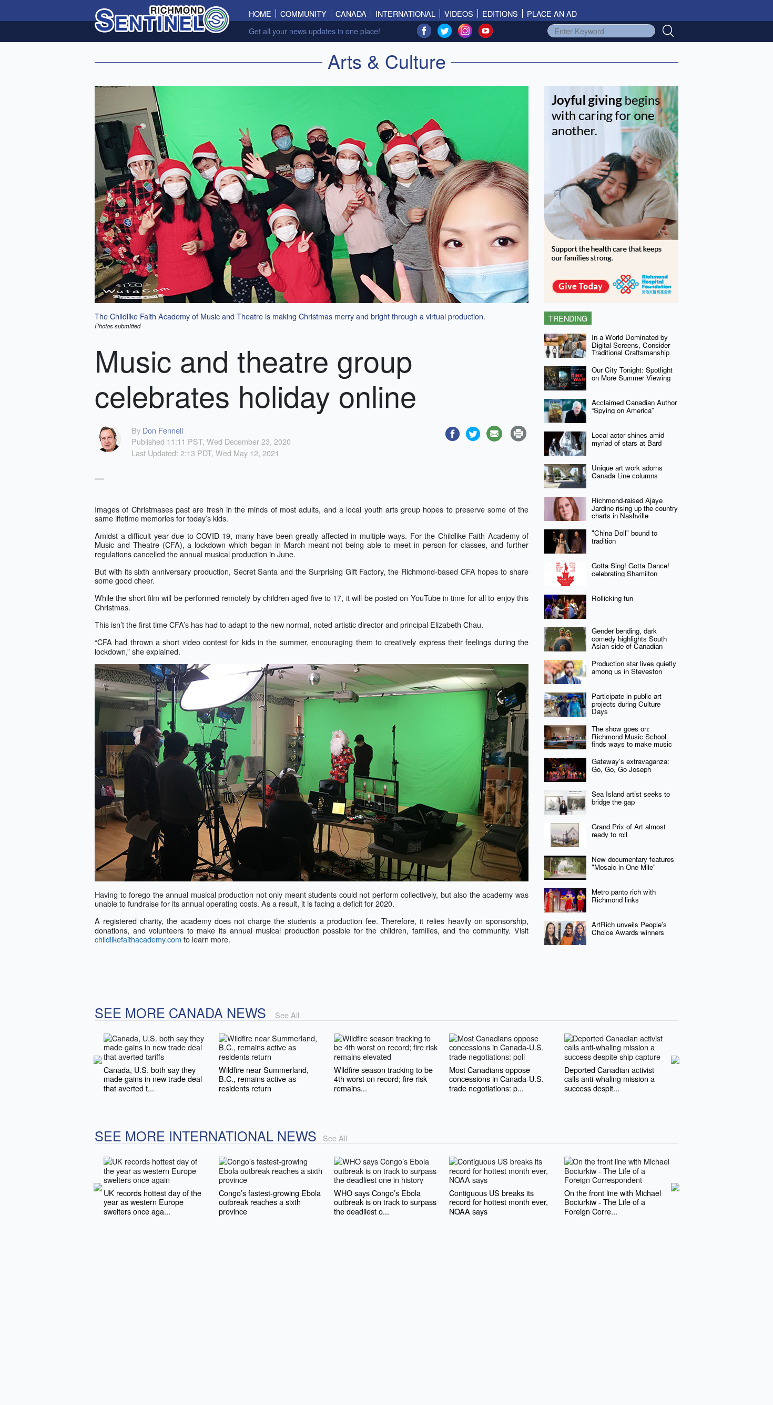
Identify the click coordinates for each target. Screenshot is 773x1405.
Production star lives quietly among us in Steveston (634, 667)
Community (303, 13)
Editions (500, 13)
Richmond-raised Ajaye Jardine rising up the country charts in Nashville (635, 507)
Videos (458, 13)
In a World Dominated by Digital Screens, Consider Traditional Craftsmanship (631, 344)
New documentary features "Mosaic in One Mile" (633, 863)
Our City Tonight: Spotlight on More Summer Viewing (632, 374)
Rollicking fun (612, 598)
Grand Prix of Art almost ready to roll (629, 830)
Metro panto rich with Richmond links (624, 896)
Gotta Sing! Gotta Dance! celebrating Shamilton (630, 569)
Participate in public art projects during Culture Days (627, 703)
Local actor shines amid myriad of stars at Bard (628, 439)
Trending (567, 318)
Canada (351, 13)
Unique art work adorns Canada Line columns (627, 471)
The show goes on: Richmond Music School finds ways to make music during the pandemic (632, 740)
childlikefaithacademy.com (138, 939)
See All (287, 1014)
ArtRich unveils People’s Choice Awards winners (629, 928)
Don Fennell (163, 430)
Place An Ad (552, 13)
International (405, 13)
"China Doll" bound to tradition (624, 537)
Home (262, 13)
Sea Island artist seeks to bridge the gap (631, 798)
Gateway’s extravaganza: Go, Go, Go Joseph (630, 765)
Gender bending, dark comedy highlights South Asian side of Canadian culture (629, 642)
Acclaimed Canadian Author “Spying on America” (634, 406)
